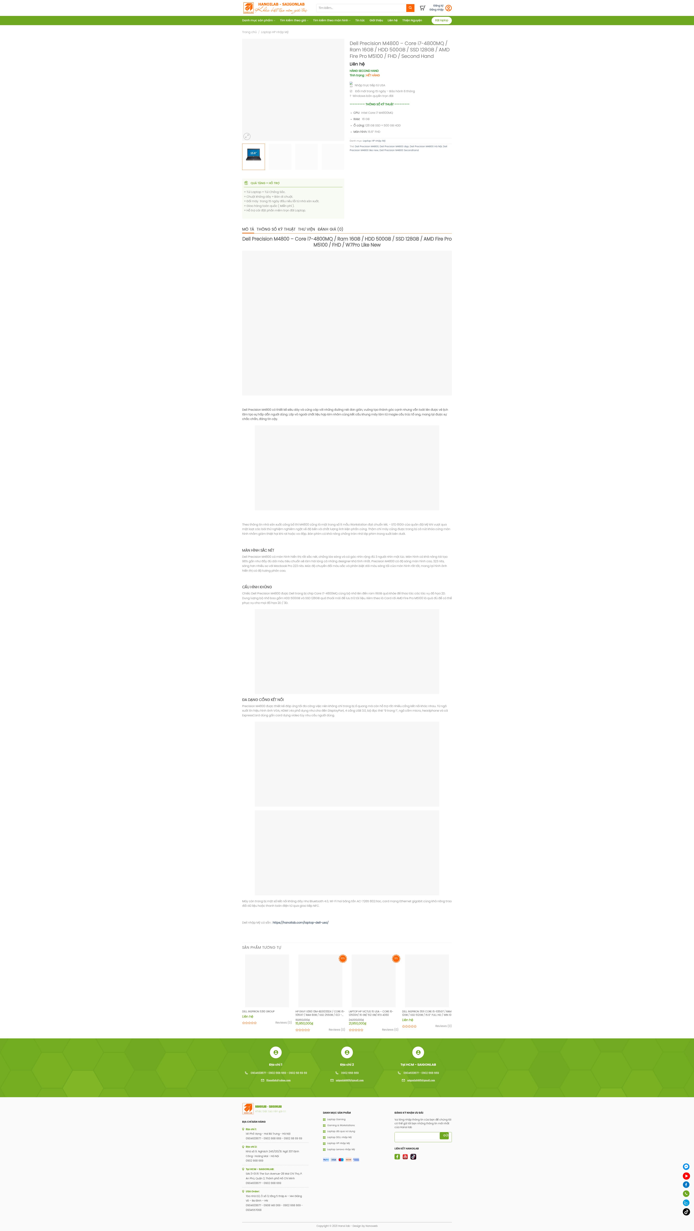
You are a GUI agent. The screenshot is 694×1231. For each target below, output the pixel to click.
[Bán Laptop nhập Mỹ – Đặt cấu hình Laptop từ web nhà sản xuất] (276, 8)
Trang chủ (249, 32)
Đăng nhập (437, 9)
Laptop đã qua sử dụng (341, 1131)
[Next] (338, 90)
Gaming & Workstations (341, 1125)
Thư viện (306, 229)
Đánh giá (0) (331, 229)
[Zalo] (686, 1202)
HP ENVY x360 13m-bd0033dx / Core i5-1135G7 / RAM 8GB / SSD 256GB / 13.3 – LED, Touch (320, 1013)
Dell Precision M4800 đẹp (394, 146)
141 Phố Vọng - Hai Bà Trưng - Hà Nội (268, 1134)
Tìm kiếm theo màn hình (330, 20)
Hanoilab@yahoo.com (278, 1080)
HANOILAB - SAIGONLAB (268, 1107)
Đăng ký (438, 6)
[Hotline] (686, 1193)
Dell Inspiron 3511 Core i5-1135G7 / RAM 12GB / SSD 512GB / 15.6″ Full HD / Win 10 (426, 1013)
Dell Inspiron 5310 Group (258, 1011)
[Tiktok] (686, 1211)
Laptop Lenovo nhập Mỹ (341, 1149)
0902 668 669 (350, 1073)
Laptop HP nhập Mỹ (275, 32)
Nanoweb (372, 1226)
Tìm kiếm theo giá (293, 20)
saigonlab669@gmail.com (350, 1080)
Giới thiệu (376, 20)
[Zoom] (246, 136)
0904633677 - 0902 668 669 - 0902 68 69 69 (279, 1073)
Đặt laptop (441, 20)
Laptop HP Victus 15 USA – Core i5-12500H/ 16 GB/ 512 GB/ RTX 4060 (371, 1013)
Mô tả (248, 229)
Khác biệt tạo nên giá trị (270, 1111)
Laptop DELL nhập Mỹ (339, 1137)
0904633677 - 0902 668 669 (421, 1073)
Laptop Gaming (336, 1119)
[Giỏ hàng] (423, 8)
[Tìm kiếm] (410, 8)
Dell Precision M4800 (367, 146)
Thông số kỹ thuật (276, 229)
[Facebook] (686, 1184)
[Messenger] (686, 1166)
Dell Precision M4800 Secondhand (399, 150)
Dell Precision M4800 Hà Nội (426, 146)
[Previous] (248, 90)
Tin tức (360, 20)
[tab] (248, 229)
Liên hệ (393, 20)
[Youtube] (686, 1176)
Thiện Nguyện (412, 20)
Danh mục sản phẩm (257, 20)
